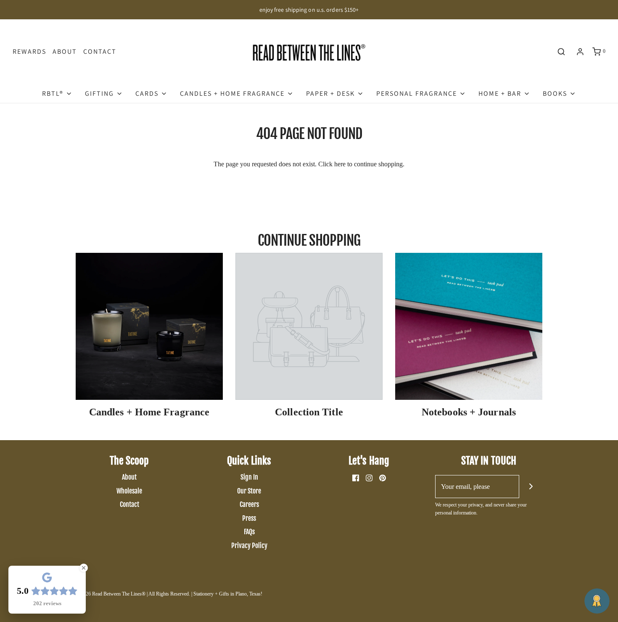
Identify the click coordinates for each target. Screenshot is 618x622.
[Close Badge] (83, 568)
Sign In (249, 477)
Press (249, 518)
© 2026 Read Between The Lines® (110, 594)
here (340, 164)
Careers (249, 504)
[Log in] (580, 51)
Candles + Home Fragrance (149, 412)
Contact (99, 51)
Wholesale (129, 491)
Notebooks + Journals (469, 412)
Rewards (29, 51)
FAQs (249, 532)
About (65, 51)
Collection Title (309, 412)
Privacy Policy (249, 545)
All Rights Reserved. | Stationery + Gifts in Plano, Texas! (205, 594)
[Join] (530, 486)
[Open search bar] (561, 51)
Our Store (249, 491)
